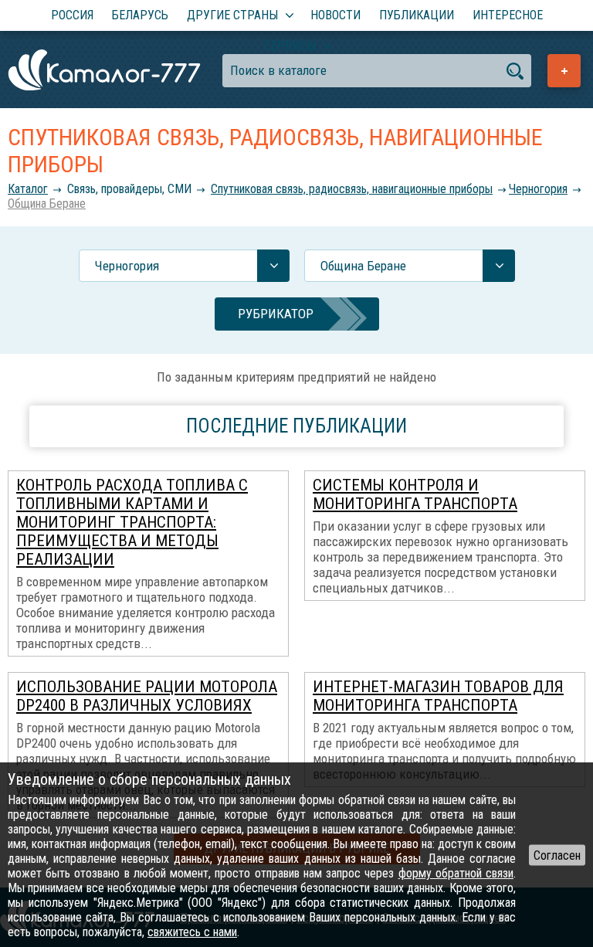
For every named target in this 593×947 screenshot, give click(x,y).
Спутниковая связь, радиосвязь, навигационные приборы (352, 189)
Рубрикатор (275, 313)
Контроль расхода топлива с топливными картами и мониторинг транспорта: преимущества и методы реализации (132, 522)
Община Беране (47, 203)
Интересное (508, 15)
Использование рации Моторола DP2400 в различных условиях (146, 695)
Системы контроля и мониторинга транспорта (415, 494)
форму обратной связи (455, 873)
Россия (72, 15)
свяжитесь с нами (192, 932)
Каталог (28, 189)
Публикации (416, 15)
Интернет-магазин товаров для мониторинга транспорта (438, 695)
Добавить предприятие (564, 70)
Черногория (538, 189)
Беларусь (140, 15)
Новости (335, 15)
